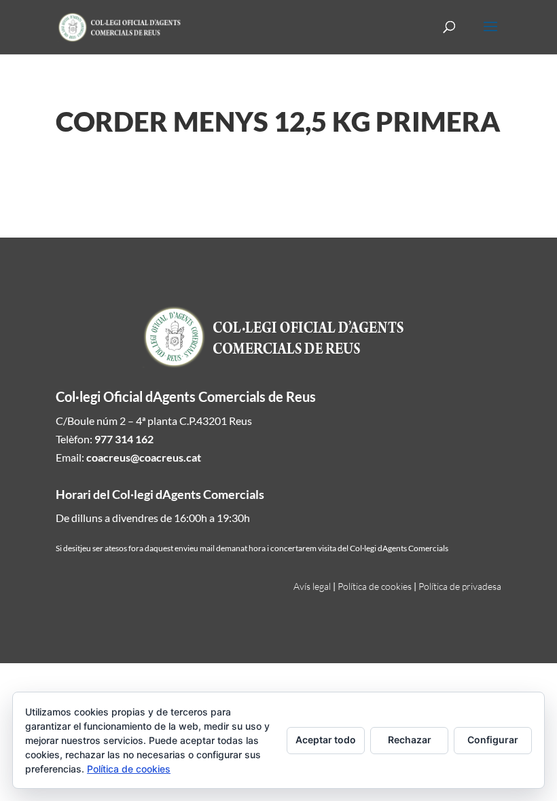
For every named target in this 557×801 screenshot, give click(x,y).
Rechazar (409, 739)
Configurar (492, 739)
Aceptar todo (325, 739)
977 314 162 (124, 438)
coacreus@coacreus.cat (143, 457)
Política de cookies (375, 586)
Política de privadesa (459, 586)
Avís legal (312, 586)
